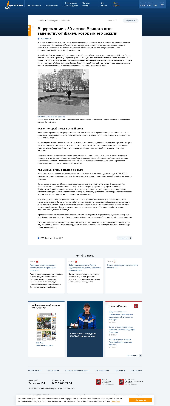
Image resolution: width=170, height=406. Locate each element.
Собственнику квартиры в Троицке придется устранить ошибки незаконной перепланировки (84, 267)
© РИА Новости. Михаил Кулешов (51, 116)
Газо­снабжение (53, 370)
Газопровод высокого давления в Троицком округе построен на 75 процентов (43, 267)
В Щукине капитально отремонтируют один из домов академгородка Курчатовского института (121, 315)
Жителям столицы (102, 370)
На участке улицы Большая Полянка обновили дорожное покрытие (120, 342)
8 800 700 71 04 (148, 5)
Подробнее (115, 401)
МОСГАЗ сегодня (34, 370)
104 (42, 383)
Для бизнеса (120, 370)
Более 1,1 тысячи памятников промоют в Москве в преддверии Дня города (122, 329)
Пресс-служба (136, 370)
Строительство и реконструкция (77, 370)
